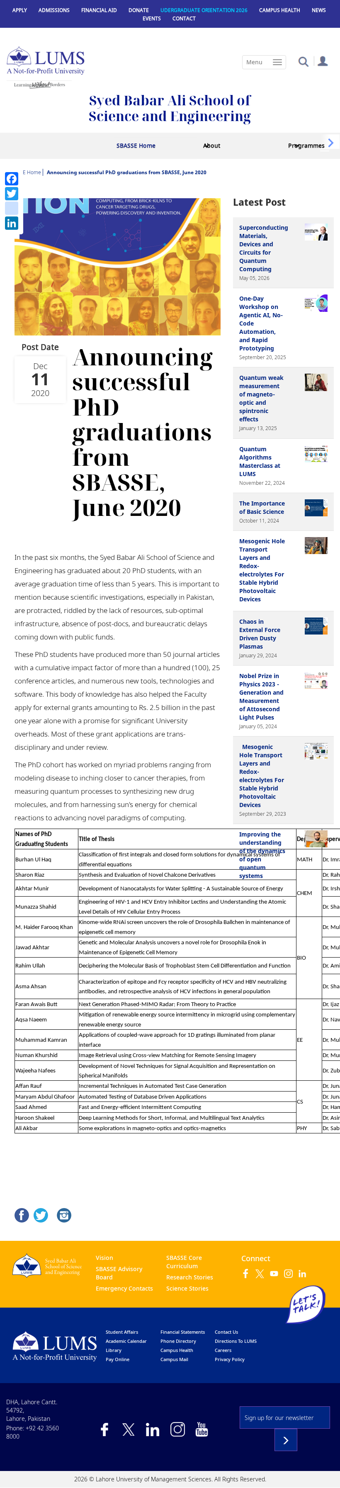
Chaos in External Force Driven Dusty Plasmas (259, 634)
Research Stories (189, 1277)
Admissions (54, 10)
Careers (223, 1350)
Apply (19, 10)
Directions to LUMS (236, 1341)
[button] (303, 61)
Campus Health (279, 10)
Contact (184, 18)
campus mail (174, 1359)
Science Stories (187, 1288)
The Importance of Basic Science (262, 507)
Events (152, 18)
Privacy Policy (230, 1359)
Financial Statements (182, 1332)
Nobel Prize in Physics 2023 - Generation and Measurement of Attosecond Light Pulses (261, 696)
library (113, 1350)
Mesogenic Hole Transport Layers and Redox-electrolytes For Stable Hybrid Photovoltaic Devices (262, 570)
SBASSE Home (136, 145)
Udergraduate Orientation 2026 (204, 10)
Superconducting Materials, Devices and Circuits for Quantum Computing (263, 248)
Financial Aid (99, 10)
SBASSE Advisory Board (119, 1273)
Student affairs (122, 1332)
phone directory (178, 1341)
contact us (226, 1332)
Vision (104, 1258)
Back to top (321, 1469)
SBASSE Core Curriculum (184, 1262)
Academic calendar (126, 1341)
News (319, 10)
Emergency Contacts (124, 1288)
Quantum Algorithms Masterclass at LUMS (259, 461)
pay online (117, 1359)
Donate (139, 10)
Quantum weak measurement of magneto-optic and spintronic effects (261, 398)
